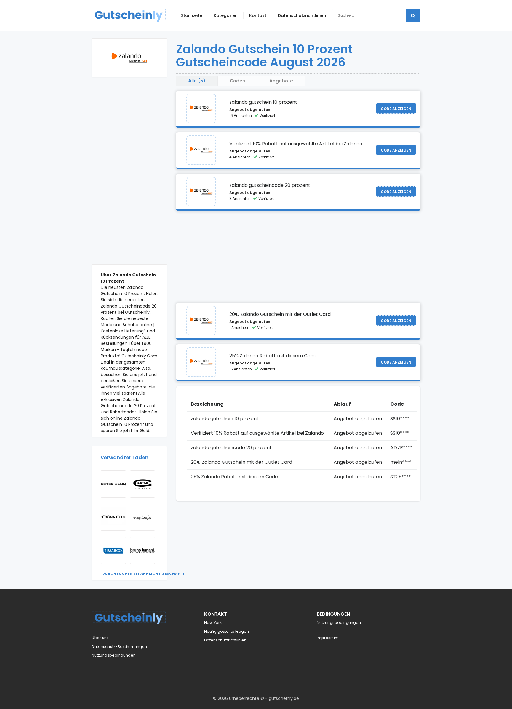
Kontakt (257, 15)
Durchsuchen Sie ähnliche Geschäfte (143, 573)
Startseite (191, 15)
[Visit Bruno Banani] (142, 550)
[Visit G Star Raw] (142, 484)
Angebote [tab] (281, 81)
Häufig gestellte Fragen (226, 631)
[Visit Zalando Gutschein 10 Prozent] (201, 108)
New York (213, 622)
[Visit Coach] (113, 517)
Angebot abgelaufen (249, 109)
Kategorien (226, 15)
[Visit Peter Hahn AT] (113, 484)
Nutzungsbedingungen (114, 655)
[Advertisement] (129, 175)
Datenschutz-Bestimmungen (119, 646)
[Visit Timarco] (113, 550)
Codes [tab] (237, 81)
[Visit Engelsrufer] (142, 517)
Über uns (100, 638)
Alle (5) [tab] (196, 81)
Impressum (328, 638)
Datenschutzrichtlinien (302, 15)
